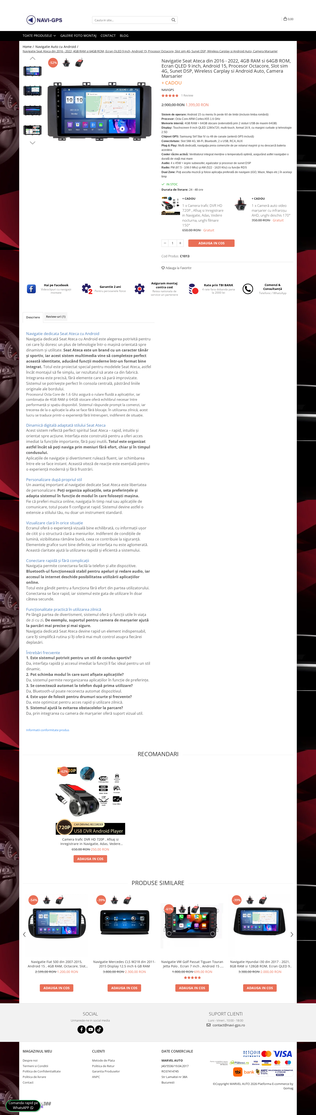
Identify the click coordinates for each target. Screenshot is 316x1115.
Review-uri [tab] (55, 316)
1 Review (187, 95)
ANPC (96, 1077)
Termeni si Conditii (35, 1066)
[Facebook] (81, 1029)
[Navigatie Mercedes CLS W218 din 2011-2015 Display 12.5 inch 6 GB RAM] (124, 925)
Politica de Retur (103, 1066)
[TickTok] (99, 1029)
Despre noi (30, 1060)
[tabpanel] (100, 112)
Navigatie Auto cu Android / (57, 46)
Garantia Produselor (106, 1071)
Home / (29, 46)
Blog (124, 35)
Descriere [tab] (33, 317)
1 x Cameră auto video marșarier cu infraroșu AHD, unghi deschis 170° (271, 210)
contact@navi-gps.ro (228, 1025)
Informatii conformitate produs (47, 730)
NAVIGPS (167, 90)
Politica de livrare (34, 1077)
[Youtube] (90, 1029)
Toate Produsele (38, 35)
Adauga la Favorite (178, 268)
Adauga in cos (211, 243)
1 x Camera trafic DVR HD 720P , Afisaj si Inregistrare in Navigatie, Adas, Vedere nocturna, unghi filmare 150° (202, 215)
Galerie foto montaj (78, 35)
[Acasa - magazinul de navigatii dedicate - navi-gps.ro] (46, 20)
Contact (108, 35)
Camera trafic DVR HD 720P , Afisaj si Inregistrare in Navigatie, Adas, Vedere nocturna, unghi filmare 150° (90, 841)
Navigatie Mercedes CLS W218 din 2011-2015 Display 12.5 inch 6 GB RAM (124, 964)
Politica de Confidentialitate (42, 1071)
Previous (32, 59)
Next (32, 142)
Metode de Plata (103, 1060)
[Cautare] (173, 20)
